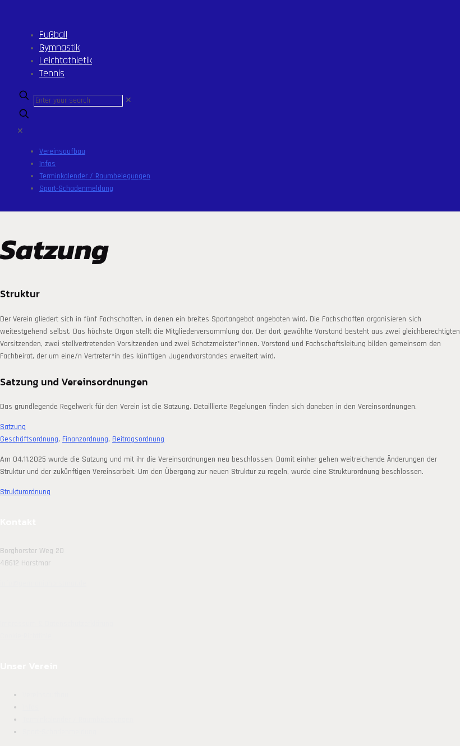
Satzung (13, 427)
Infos (30, 707)
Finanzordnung (85, 439)
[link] (128, 100)
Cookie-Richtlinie (26, 636)
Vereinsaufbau (45, 695)
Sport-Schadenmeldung (59, 732)
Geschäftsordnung (29, 439)
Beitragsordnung (138, 439)
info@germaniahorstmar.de (43, 583)
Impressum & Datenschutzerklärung (56, 624)
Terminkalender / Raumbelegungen (78, 720)
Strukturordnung (25, 492)
